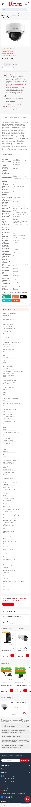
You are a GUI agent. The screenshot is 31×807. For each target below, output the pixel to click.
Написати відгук (8, 604)
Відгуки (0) (26, 117)
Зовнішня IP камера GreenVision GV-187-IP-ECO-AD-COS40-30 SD (22, 648)
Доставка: (9, 96)
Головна (3, 13)
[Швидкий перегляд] (12, 638)
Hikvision (10, 53)
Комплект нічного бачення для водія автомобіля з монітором (6, 683)
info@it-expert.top (8, 791)
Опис (5, 117)
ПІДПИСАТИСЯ (25, 760)
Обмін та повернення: (12, 106)
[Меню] (2, 4)
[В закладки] (13, 64)
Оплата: (8, 74)
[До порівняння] (16, 64)
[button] (27, 644)
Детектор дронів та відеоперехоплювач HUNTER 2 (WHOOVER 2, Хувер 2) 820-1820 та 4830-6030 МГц (20, 685)
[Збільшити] (10, 64)
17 (11, 679)
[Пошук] (28, 9)
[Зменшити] (3, 64)
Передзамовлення (25, 804)
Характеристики (15, 117)
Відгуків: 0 (12, 48)
